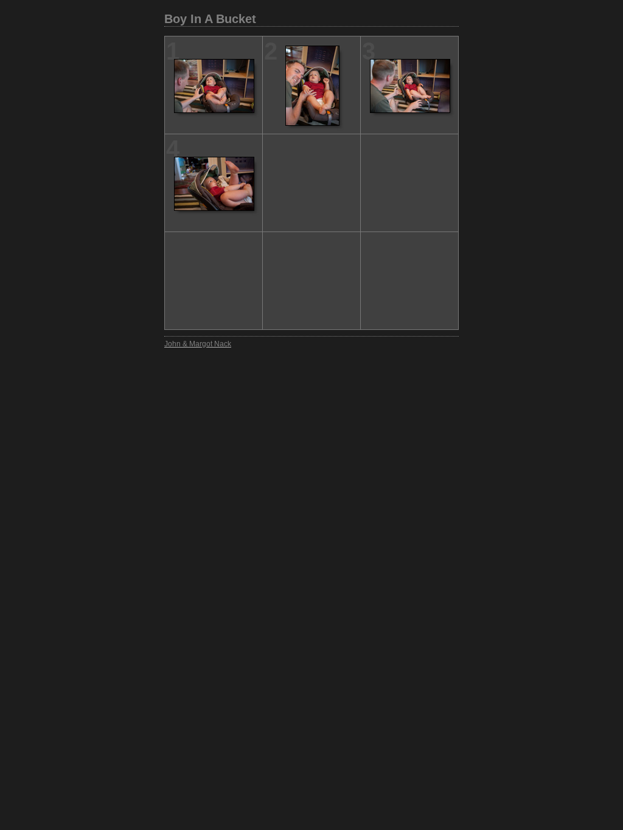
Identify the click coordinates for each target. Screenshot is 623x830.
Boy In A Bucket (210, 19)
